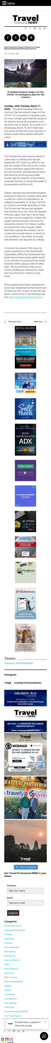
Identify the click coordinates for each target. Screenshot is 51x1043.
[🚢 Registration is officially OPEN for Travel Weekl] (25, 711)
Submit (13, 913)
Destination (9, 939)
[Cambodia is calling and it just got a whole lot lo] (25, 841)
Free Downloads (11, 947)
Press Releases (11, 968)
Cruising (8, 934)
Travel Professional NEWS (16, 1011)
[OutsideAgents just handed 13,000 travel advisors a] (25, 798)
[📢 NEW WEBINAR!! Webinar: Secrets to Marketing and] (25, 754)
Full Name (11, 885)
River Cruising (10, 977)
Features (8, 943)
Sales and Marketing (13, 981)
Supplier (8, 986)
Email (10, 898)
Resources (9, 973)
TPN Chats (9, 1007)
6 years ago (13, 53)
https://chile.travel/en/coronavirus (25, 297)
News (6, 964)
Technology (9, 994)
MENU (11, 3)
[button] (4, 3)
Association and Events (14, 930)
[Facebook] (4, 1031)
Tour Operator (10, 999)
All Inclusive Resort (12, 926)
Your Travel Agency (13, 1016)
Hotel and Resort (11, 960)
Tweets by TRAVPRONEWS (18, 663)
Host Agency (9, 951)
